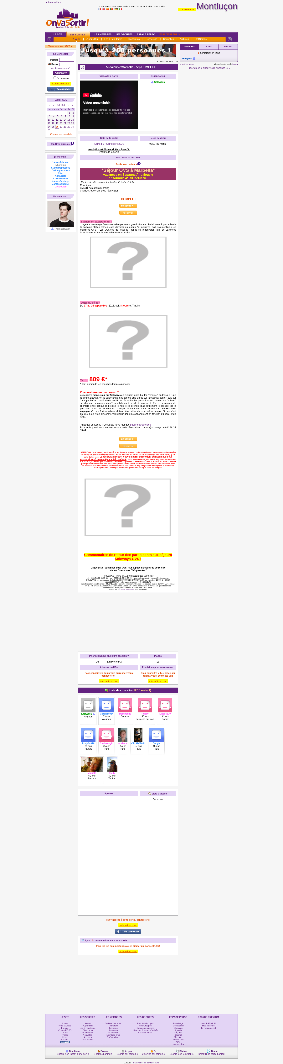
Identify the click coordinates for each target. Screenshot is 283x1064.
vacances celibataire (126, 590)
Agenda (178, 1030)
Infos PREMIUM (208, 1023)
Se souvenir (63, 78)
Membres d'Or (113, 1035)
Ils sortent (113, 1030)
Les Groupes (124, 34)
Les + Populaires (113, 39)
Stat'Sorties (201, 39)
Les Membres (103, 34)
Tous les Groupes (145, 1023)
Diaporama (134, 39)
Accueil (65, 1023)
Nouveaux (113, 1032)
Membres (189, 46)
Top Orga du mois (60, 144)
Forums (65, 1028)
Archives (184, 39)
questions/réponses (140, 424)
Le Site (58, 34)
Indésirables (178, 1044)
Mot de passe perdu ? (60, 68)
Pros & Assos (65, 1026)
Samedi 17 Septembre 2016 (109, 144)
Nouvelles (168, 39)
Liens (64, 1037)
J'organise (178, 1032)
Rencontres (178, 1039)
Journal (178, 1035)
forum (235, 64)
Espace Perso (146, 34)
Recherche (151, 39)
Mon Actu (178, 1028)
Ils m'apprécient (208, 1028)
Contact (65, 1039)
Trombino (113, 1028)
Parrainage (178, 1023)
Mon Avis (178, 1037)
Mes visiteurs (208, 1026)
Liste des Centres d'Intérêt (145, 1030)
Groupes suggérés (145, 1028)
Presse (65, 1035)
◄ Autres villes (53, 2)
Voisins (228, 46)
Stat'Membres (113, 1037)
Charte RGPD (64, 1030)
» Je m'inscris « (186, 9)
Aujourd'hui (92, 39)
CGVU (65, 1032)
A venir (76, 39)
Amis (209, 46)
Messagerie (178, 1026)
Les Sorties (77, 34)
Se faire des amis (113, 1023)
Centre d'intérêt (145, 1032)
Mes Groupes (145, 1026)
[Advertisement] (168, 20)
